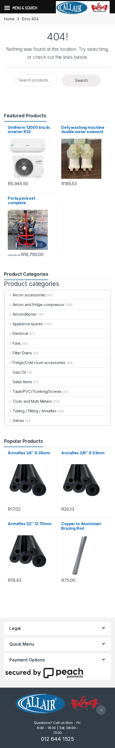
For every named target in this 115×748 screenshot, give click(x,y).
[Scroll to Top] (101, 710)
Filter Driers (22, 353)
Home (9, 19)
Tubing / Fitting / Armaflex (35, 411)
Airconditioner (25, 314)
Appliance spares (28, 323)
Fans (17, 343)
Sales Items (22, 381)
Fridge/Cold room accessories (39, 362)
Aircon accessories (29, 295)
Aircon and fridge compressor (38, 304)
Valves (18, 420)
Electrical (20, 333)
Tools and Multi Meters (32, 401)
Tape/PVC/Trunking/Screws (37, 391)
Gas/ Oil (19, 372)
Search (81, 80)
